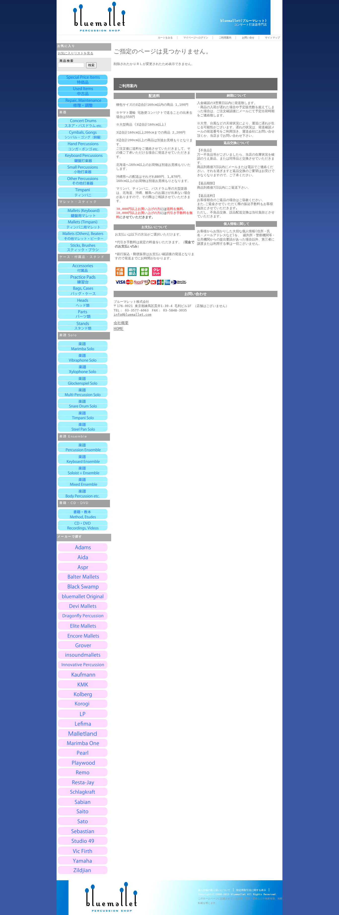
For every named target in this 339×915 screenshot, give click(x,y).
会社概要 (121, 323)
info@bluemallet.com (132, 314)
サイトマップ (272, 37)
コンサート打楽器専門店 (250, 24)
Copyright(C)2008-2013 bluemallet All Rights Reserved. (237, 894)
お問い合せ (248, 37)
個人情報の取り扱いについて (214, 890)
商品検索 (67, 61)
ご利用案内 (225, 37)
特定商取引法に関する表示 (251, 890)
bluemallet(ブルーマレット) (243, 21)
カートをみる (165, 37)
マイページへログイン (195, 37)
